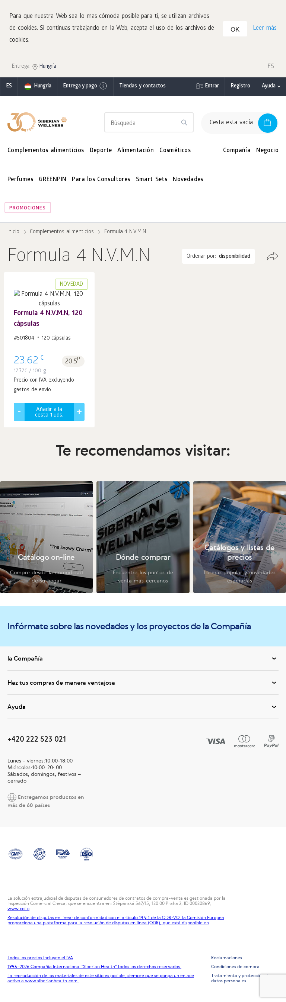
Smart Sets (152, 179)
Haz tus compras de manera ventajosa (61, 682)
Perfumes (20, 179)
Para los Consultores (101, 179)
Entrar (212, 86)
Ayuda (269, 86)
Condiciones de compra (235, 966)
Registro (240, 86)
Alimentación (135, 150)
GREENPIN (52, 179)
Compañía (237, 150)
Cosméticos (175, 150)
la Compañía (25, 658)
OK (235, 29)
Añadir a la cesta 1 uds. (49, 413)
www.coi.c (18, 909)
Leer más (265, 28)
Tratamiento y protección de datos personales (240, 978)
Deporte (101, 150)
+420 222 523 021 (36, 739)
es (9, 86)
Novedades (188, 179)
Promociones (27, 208)
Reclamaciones (226, 957)
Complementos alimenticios (45, 150)
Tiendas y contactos (142, 86)
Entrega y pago (80, 86)
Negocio (267, 150)
